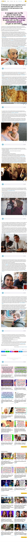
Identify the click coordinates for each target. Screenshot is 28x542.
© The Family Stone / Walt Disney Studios (5, 181)
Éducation (15, 463)
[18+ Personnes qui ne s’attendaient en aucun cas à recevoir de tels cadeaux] (20, 369)
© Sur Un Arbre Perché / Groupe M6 (4, 65)
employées (13, 112)
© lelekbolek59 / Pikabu (21, 46)
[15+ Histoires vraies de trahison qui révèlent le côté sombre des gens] (7, 437)
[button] (5, 349)
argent (7, 78)
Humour (2, 390)
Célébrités (2, 465)
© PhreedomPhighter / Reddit (11, 190)
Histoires (2, 3)
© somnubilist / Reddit (22, 309)
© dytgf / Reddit (16, 112)
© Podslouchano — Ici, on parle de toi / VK (18, 162)
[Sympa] (4, 1)
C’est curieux (15, 390)
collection (12, 40)
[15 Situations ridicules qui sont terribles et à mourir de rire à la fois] (7, 383)
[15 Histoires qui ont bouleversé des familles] (20, 456)
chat (2, 79)
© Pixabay (2, 104)
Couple (15, 403)
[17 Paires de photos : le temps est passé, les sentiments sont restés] (20, 437)
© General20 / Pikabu (22, 343)
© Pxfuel (2, 141)
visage (2, 196)
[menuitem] (8, 1)
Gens (1, 478)
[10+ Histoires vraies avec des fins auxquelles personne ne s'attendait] (20, 383)
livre (6, 26)
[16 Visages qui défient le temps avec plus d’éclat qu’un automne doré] (20, 483)
